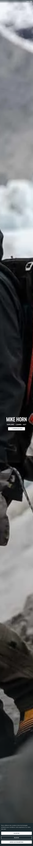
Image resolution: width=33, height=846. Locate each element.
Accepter (16, 833)
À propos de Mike (17, 428)
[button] (29, 1)
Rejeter (16, 837)
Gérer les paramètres (16, 842)
